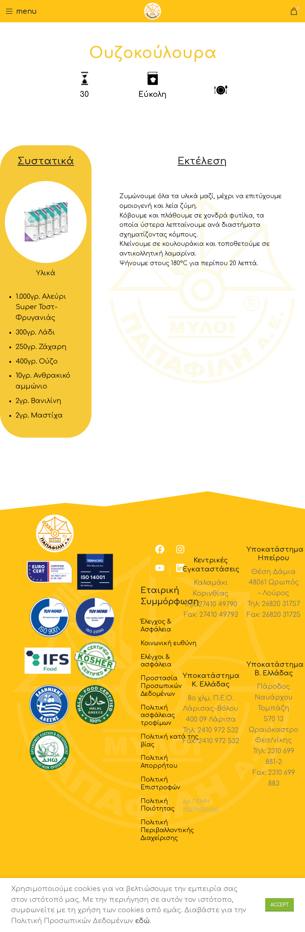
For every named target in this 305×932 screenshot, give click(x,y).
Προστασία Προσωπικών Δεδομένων (161, 686)
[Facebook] (159, 549)
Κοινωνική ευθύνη (168, 643)
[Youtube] (159, 568)
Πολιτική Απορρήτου (159, 762)
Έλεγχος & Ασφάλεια (156, 625)
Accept (279, 904)
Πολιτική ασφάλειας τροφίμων (158, 715)
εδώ (142, 921)
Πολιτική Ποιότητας (157, 805)
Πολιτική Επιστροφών (160, 783)
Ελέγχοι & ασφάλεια (156, 661)
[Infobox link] (211, 588)
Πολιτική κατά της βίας (169, 740)
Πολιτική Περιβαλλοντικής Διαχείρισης (167, 830)
